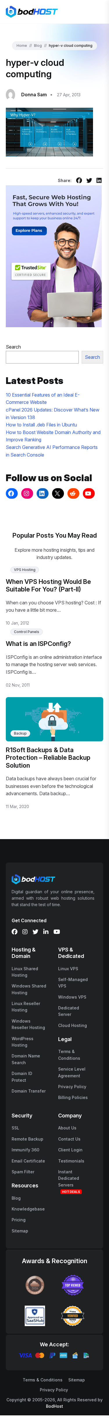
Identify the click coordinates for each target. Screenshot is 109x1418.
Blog (38, 45)
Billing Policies (73, 1097)
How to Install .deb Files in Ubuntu (41, 425)
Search (13, 347)
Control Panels (26, 632)
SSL (15, 1127)
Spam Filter (23, 1171)
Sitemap (20, 1230)
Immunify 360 (25, 1149)
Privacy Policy (72, 1086)
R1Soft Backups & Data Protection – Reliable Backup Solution (48, 757)
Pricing (19, 1219)
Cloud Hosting (72, 1025)
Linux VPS (68, 968)
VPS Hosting (24, 569)
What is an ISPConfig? (38, 643)
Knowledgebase (28, 1208)
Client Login (70, 1149)
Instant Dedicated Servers (68, 1178)
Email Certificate (28, 1160)
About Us (67, 1127)
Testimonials (71, 1160)
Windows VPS (72, 997)
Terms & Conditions (42, 1379)
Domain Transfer (29, 1090)
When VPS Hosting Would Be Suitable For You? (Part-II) (48, 585)
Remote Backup (27, 1138)
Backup (20, 733)
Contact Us (69, 1138)
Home (22, 45)
